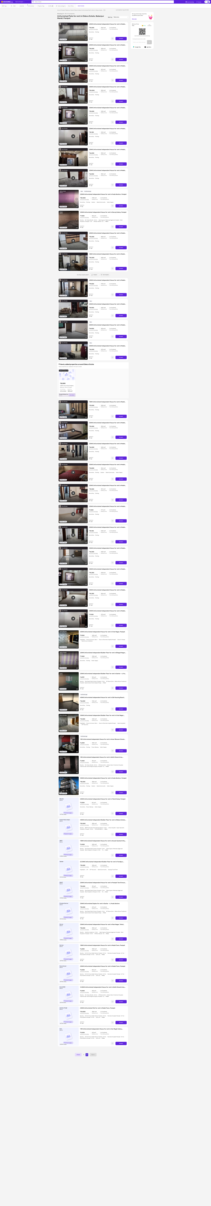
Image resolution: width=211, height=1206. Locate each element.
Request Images (68, 812)
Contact (121, 38)
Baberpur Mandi (69, 10)
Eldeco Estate (77, 10)
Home (58, 10)
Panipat (63, 10)
